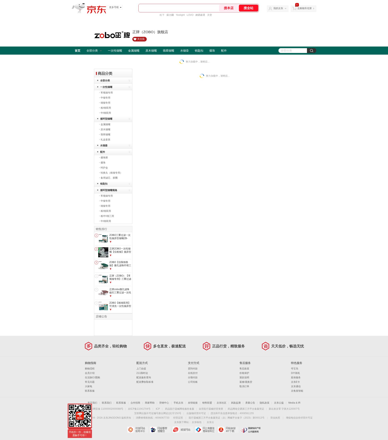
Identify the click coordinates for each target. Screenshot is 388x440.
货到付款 (193, 368)
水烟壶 (184, 50)
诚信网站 (182, 429)
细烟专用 (105, 102)
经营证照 (178, 417)
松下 (162, 15)
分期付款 (193, 377)
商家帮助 (150, 402)
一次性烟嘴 (115, 50)
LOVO (190, 15)
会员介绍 (90, 373)
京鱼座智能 (297, 390)
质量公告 (250, 402)
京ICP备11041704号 (139, 408)
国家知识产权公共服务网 (250, 429)
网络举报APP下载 (228, 429)
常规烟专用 (107, 92)
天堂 (209, 15)
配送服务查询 (143, 377)
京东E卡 (295, 382)
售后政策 (244, 368)
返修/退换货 (245, 382)
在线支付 (193, 373)
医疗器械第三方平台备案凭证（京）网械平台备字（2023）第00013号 (227, 417)
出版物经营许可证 (196, 413)
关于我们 (92, 402)
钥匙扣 (199, 50)
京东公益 (279, 402)
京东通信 (296, 386)
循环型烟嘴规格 (108, 190)
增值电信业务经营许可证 (299, 417)
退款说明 (244, 377)
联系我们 (107, 402)
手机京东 (178, 402)
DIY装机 (295, 373)
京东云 (210, 422)
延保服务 (296, 377)
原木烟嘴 (151, 50)
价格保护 (244, 373)
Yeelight (180, 15)
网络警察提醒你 (160, 429)
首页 (77, 50)
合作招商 (135, 402)
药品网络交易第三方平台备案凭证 (246, 408)
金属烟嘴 (133, 50)
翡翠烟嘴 (168, 50)
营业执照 (275, 417)
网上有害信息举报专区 (205, 429)
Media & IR (294, 402)
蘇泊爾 (170, 15)
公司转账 (193, 382)
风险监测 (236, 402)
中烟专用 (105, 97)
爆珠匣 (104, 157)
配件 (224, 50)
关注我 (140, 39)
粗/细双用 (106, 107)
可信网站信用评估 (137, 429)
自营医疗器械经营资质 (211, 408)
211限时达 (142, 373)
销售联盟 (207, 402)
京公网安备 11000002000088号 (105, 408)
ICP (158, 408)
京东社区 (221, 402)
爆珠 (212, 50)
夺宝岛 (294, 368)
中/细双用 (106, 112)
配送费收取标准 (144, 382)
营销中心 (164, 402)
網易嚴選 (200, 15)
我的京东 (278, 8)
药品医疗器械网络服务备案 (179, 408)
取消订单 (244, 386)
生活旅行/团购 (92, 377)
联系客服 (90, 390)
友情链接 (193, 402)
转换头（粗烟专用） (111, 172)
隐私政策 (264, 402)
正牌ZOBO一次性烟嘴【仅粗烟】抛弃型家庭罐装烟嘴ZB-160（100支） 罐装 (120, 253)
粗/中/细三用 (107, 216)
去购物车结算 (304, 8)
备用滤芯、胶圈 (109, 177)
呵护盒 (104, 167)
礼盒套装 (105, 139)
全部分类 (92, 50)
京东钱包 (196, 422)
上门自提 (141, 368)
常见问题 (90, 382)
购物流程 (90, 368)
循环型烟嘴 (106, 118)
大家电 (88, 386)
